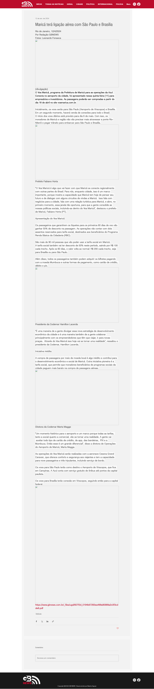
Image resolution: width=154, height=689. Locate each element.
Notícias (38, 614)
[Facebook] (138, 4)
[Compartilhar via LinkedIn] (47, 621)
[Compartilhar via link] (53, 621)
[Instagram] (134, 4)
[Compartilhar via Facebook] (36, 621)
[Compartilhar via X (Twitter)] (42, 621)
